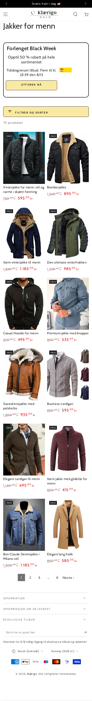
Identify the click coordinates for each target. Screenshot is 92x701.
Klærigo (32, 674)
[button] (75, 14)
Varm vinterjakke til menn (21, 262)
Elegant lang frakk (60, 554)
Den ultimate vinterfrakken (67, 262)
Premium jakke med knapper (68, 333)
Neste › (68, 578)
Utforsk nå (31, 84)
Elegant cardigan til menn (21, 479)
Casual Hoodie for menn (20, 333)
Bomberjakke (56, 187)
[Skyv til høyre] (85, 4)
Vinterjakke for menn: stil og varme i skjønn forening (23, 189)
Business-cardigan (60, 404)
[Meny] (5, 14)
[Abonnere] (84, 632)
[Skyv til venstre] (6, 4)
